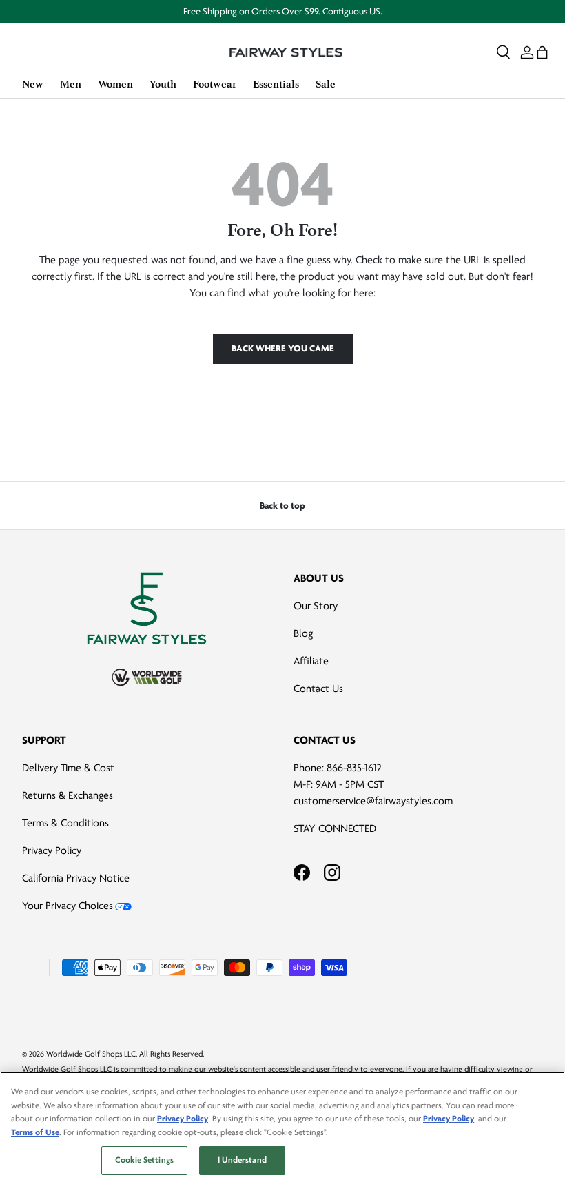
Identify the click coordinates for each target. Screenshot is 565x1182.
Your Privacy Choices (67, 905)
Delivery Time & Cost (68, 768)
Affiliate (311, 661)
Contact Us (318, 688)
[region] (282, 1127)
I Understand (242, 1160)
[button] (542, 52)
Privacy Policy (51, 850)
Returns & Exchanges (67, 795)
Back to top (282, 505)
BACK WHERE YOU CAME (283, 348)
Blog (303, 633)
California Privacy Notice (76, 878)
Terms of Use (35, 1132)
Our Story (316, 606)
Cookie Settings (144, 1160)
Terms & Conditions (65, 823)
